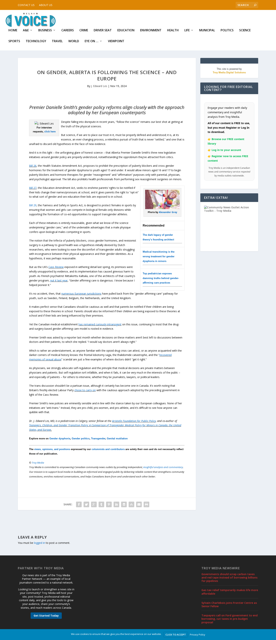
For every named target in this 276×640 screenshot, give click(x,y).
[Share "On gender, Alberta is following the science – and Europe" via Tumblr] (101, 504)
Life (187, 30)
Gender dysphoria (59, 438)
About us (45, 5)
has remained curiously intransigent (99, 324)
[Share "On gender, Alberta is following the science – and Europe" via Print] (146, 504)
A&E (26, 30)
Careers (67, 30)
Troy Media (38, 462)
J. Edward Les (99, 86)
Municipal (207, 30)
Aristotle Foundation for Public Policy (134, 421)
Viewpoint (116, 41)
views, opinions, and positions (52, 449)
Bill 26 (32, 165)
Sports (14, 41)
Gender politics (81, 438)
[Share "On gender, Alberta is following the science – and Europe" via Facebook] (79, 504)
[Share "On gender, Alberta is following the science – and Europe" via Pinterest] (109, 504)
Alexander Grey (168, 212)
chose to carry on (85, 390)
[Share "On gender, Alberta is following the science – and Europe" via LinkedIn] (116, 504)
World (73, 41)
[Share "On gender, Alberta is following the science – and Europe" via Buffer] (124, 504)
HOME (12, 30)
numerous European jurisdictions (81, 293)
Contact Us (26, 5)
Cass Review (56, 267)
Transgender (98, 438)
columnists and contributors (108, 449)
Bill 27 (32, 188)
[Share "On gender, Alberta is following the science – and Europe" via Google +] (94, 504)
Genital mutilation (117, 438)
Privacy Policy (197, 634)
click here (50, 131)
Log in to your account (226, 150)
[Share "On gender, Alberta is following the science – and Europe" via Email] (139, 504)
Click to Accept (175, 634)
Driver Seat (103, 30)
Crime (83, 30)
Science (245, 30)
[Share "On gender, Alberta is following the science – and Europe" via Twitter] (86, 504)
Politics (227, 30)
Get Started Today (46, 615)
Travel (57, 41)
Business (45, 30)
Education (125, 30)
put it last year (59, 280)
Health (173, 30)
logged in (39, 543)
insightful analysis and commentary (163, 467)
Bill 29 (32, 205)
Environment (150, 30)
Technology (36, 41)
